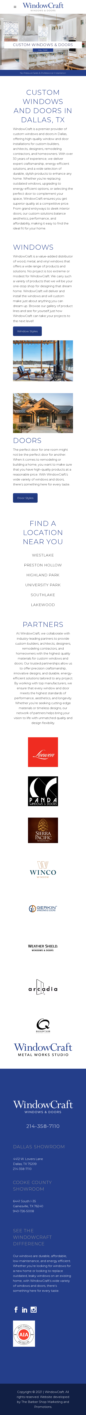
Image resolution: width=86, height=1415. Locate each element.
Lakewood (43, 605)
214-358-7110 (43, 1126)
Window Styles (27, 331)
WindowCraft (54, 1392)
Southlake (43, 595)
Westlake (43, 555)
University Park (43, 585)
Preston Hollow (43, 565)
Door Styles (25, 498)
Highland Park (43, 575)
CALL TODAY (43, 50)
